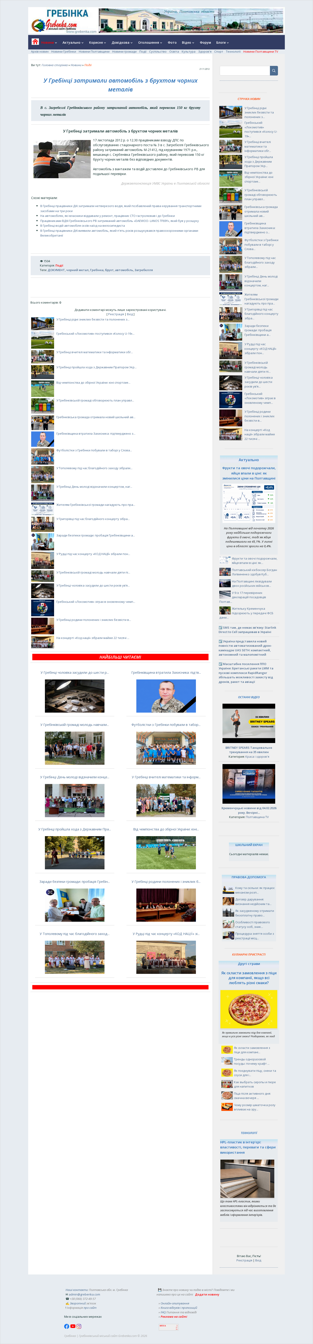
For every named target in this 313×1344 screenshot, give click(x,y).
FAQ (163, 1312)
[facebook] (67, 1328)
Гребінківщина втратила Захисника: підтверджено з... (95, 433)
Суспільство (158, 51)
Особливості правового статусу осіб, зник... (252, 924)
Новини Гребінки (63, 51)
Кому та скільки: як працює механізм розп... (255, 890)
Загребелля (144, 270)
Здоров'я (204, 51)
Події (142, 51)
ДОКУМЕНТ (56, 270)
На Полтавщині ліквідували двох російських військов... (252, 583)
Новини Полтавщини (94, 51)
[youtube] (73, 1328)
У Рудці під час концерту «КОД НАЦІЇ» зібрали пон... (93, 554)
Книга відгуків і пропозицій (179, 1308)
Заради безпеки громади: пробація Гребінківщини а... (95, 535)
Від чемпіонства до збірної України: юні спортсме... (93, 382)
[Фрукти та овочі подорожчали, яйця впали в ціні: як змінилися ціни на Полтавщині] (248, 522)
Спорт (218, 51)
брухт (109, 270)
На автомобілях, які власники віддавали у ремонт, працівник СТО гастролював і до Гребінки (107, 216)
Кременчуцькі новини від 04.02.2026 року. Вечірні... (249, 810)
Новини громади (124, 51)
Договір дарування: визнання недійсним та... (253, 901)
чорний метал (77, 270)
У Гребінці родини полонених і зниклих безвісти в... (93, 620)
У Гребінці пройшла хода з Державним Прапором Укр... (96, 367)
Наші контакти (77, 1290)
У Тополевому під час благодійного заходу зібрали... (94, 468)
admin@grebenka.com (84, 1294)
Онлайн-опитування (175, 1303)
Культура (188, 51)
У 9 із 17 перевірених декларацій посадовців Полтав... (242, 597)
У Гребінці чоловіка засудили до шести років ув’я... (93, 585)
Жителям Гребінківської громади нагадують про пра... (95, 505)
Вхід (130, 314)
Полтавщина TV (257, 817)
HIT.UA (163, 1326)
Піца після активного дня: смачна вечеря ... (252, 1095)
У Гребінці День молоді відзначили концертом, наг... (94, 487)
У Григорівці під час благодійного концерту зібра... (93, 519)
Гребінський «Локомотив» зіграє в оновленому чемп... (95, 602)
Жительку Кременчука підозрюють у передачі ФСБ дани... (246, 612)
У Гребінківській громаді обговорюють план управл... (95, 400)
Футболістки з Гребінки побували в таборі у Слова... (94, 450)
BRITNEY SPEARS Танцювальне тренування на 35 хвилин (248, 750)
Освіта (174, 51)
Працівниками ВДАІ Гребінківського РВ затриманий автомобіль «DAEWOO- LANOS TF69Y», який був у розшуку (119, 221)
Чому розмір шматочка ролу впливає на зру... (254, 1107)
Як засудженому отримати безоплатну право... (254, 913)
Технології (233, 51)
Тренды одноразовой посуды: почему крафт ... (251, 1061)
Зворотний (78, 1303)
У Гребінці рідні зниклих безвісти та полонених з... (92, 319)
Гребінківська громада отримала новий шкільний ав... (95, 417)
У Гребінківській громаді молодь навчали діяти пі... (93, 572)
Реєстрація (116, 314)
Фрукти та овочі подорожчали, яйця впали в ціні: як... (254, 560)
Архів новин (40, 51)
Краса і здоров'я (257, 756)
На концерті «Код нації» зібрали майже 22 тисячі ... (92, 638)
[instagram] (78, 1328)
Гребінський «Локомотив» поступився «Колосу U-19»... (95, 333)
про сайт (90, 1308)
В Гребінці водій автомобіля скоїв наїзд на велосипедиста (82, 226)
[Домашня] (33, 43)
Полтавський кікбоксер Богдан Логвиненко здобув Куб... (254, 572)
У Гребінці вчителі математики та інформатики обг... (94, 352)
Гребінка (97, 270)
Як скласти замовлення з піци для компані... (252, 1050)
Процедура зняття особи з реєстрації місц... (254, 936)
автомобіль (124, 270)
